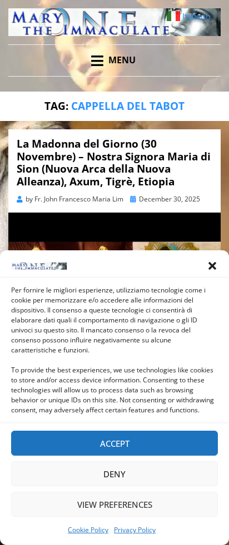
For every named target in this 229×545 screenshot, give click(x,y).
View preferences (114, 504)
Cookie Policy (88, 529)
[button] (212, 265)
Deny (114, 474)
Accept (115, 443)
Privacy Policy (135, 529)
